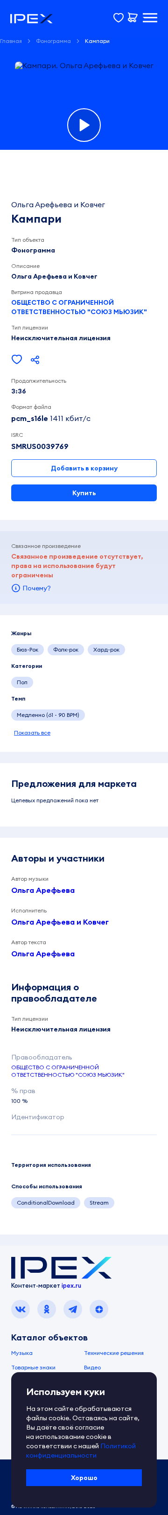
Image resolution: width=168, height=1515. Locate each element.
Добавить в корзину (84, 468)
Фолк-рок (65, 649)
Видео (92, 1367)
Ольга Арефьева (43, 890)
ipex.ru (71, 1285)
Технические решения (114, 1352)
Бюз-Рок (27, 649)
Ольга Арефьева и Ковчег (60, 921)
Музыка (22, 1352)
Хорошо (84, 1477)
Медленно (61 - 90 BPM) (48, 714)
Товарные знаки (33, 1367)
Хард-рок (106, 649)
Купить (84, 493)
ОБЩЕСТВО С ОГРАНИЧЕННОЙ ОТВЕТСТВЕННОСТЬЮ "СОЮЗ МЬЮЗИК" (79, 307)
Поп (22, 682)
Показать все (32, 732)
